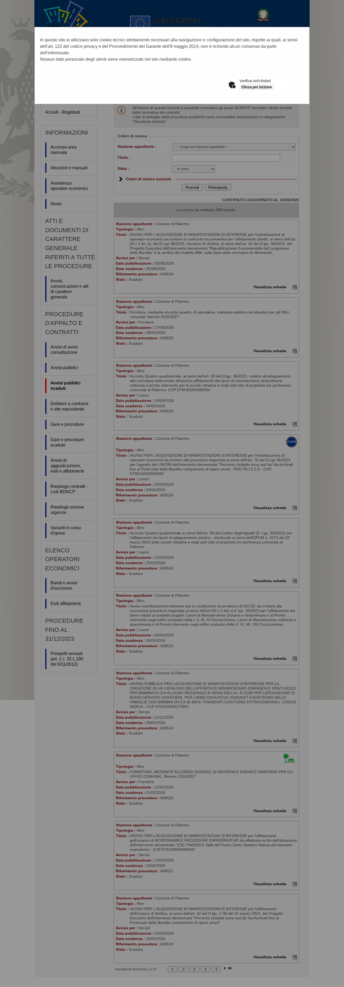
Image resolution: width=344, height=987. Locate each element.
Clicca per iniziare (256, 87)
